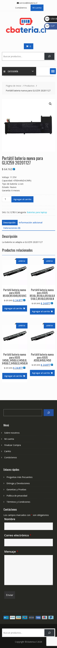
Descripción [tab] (9, 222)
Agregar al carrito (22, 199)
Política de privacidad (17, 495)
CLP (50, 25)
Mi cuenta (37, 7)
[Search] (49, 412)
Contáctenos (21, 7)
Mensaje (11, 551)
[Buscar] (49, 56)
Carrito (7, 451)
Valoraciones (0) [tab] (11, 227)
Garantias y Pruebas (16, 489)
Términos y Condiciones (18, 501)
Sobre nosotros (12, 432)
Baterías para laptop (37, 212)
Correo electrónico (17, 535)
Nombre (9, 519)
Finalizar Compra (12, 445)
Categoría (13, 71)
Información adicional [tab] (30, 222)
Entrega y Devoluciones (18, 483)
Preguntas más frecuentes (20, 477)
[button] (53, 71)
